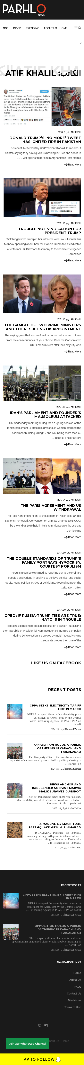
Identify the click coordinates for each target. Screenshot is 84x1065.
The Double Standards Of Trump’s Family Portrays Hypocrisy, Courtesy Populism (44, 562)
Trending (32, 28)
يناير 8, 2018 (64, 132)
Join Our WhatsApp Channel (27, 1043)
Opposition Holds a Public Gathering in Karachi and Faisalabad (57, 748)
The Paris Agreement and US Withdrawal (51, 507)
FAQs (77, 986)
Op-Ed (17, 28)
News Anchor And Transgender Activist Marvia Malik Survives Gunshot (55, 788)
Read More (74, 164)
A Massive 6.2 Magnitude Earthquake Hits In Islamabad (55, 825)
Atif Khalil (76, 132)
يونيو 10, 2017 (63, 407)
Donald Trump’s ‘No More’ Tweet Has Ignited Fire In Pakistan (45, 140)
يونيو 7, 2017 (63, 499)
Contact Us (74, 993)
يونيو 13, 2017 (63, 223)
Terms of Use (72, 1007)
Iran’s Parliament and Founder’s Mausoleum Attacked (45, 415)
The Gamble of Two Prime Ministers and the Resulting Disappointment (42, 327)
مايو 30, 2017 (63, 552)
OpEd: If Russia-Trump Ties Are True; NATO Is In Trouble (42, 617)
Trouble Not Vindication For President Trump (49, 231)
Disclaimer (74, 1000)
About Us (50, 28)
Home (63, 28)
